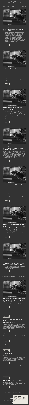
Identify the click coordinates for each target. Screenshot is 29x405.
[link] (14, 2)
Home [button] (6, 392)
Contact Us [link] (16, 392)
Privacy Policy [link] (21, 392)
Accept (20, 402)
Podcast (6, 83)
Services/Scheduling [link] (11, 392)
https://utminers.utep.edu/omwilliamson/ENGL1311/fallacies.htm (14, 118)
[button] (1, 2)
